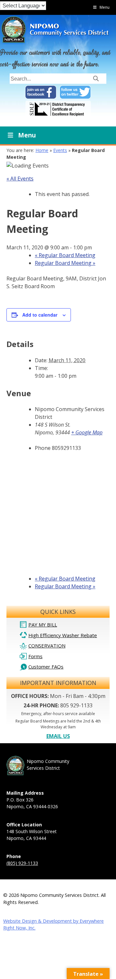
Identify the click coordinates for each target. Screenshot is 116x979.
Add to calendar (39, 314)
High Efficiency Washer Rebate (62, 635)
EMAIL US (58, 736)
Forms (35, 656)
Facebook (40, 92)
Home (41, 150)
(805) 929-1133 (22, 863)
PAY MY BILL (42, 624)
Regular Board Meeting (65, 255)
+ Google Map (86, 432)
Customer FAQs (45, 666)
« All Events (20, 178)
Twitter (75, 92)
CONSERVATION (46, 645)
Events (60, 150)
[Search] (96, 78)
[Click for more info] (58, 116)
